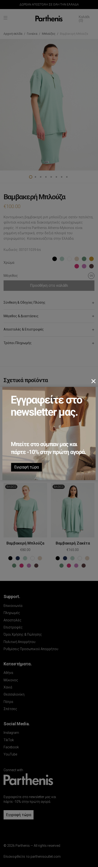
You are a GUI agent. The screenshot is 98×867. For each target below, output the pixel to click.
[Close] (93, 381)
